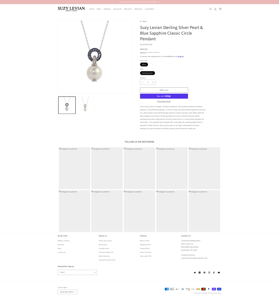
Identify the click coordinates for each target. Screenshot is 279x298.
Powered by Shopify (216, 293)
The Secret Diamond (106, 252)
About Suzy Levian (105, 241)
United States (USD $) (66, 292)
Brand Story (103, 245)
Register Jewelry (63, 241)
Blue (144, 64)
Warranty (61, 245)
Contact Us (61, 252)
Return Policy (144, 241)
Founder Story (104, 248)
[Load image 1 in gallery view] (67, 105)
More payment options (164, 101)
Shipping (143, 52)
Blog (59, 248)
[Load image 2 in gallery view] (85, 105)
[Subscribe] (94, 272)
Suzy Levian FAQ (145, 256)
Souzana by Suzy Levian (107, 260)
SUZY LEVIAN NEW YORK (204, 293)
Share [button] (145, 21)
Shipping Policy (145, 245)
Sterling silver (147, 73)
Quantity (142, 78)
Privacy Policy (144, 248)
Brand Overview (104, 256)
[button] (210, 9)
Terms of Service (145, 252)
